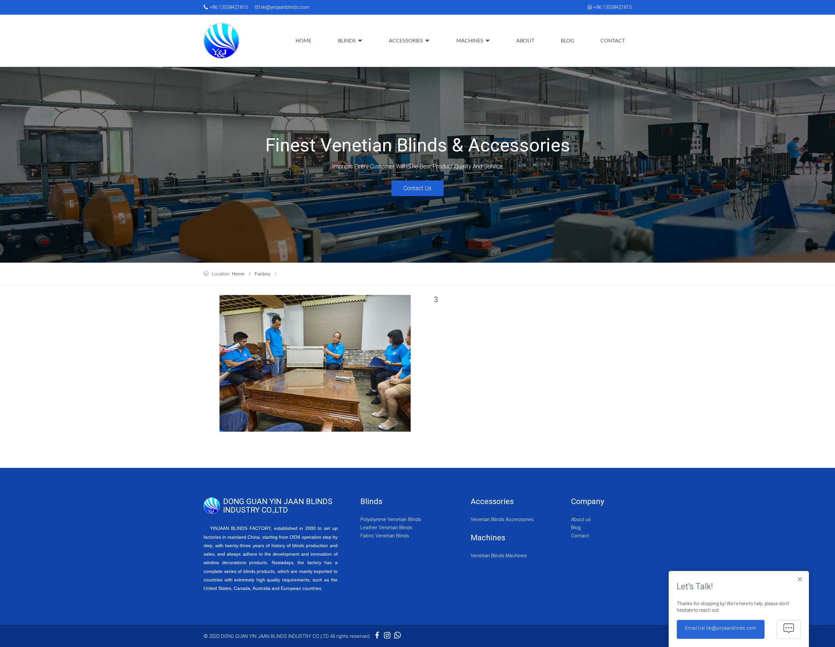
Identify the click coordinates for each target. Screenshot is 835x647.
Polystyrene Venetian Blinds (390, 519)
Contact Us (417, 188)
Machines (469, 40)
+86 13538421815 (228, 7)
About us (581, 519)
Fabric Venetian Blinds (384, 536)
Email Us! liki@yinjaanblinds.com (720, 628)
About (525, 40)
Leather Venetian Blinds (386, 528)
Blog (567, 40)
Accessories (406, 40)
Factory (262, 273)
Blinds (347, 40)
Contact (612, 40)
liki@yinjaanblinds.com (285, 7)
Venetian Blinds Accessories (502, 519)
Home (303, 40)
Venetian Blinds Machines (499, 556)
